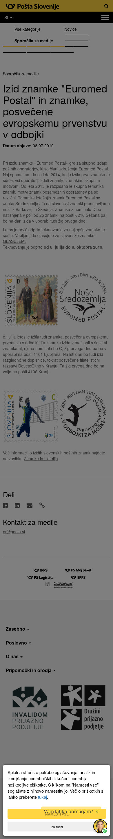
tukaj (42, 797)
